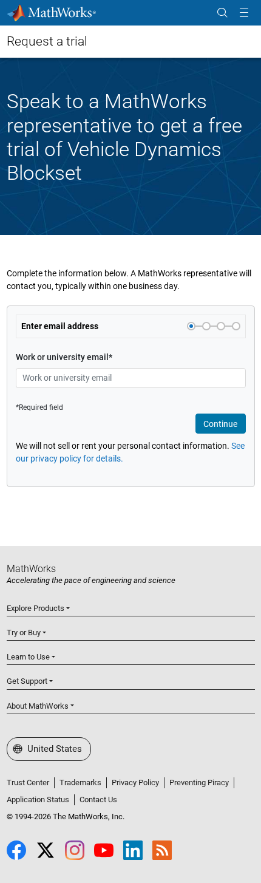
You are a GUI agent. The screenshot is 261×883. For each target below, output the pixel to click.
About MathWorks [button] (38, 706)
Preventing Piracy (199, 782)
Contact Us (98, 799)
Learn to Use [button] (28, 656)
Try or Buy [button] (24, 632)
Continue (220, 424)
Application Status (38, 799)
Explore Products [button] (35, 608)
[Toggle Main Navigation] (244, 13)
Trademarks (80, 782)
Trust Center (28, 782)
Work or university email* (64, 357)
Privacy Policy (135, 782)
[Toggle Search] (222, 13)
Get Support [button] (27, 681)
